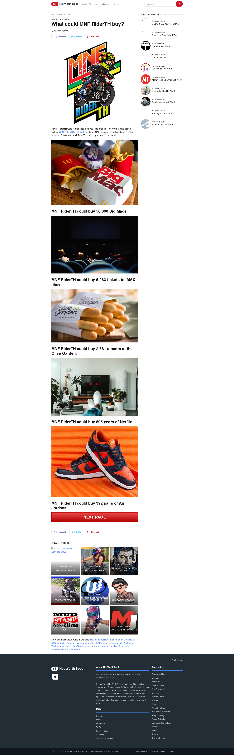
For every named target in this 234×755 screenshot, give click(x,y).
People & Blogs (158, 715)
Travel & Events (158, 737)
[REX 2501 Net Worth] (95, 561)
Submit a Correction (104, 738)
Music (154, 704)
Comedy (155, 677)
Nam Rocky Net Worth (123, 600)
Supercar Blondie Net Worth (165, 35)
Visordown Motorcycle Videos (65, 649)
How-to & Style (158, 696)
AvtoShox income (81, 646)
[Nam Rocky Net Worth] (124, 591)
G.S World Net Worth (162, 68)
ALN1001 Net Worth (65, 570)
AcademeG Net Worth (162, 124)
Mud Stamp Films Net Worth (65, 628)
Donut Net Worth (160, 57)
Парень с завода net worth (80, 642)
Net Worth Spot (68, 4)
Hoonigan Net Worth (162, 113)
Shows (155, 726)
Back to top (177, 659)
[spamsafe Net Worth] (65, 591)
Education (156, 681)
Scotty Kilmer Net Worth (163, 102)
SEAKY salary (102, 642)
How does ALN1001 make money (106, 639)
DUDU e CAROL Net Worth (165, 23)
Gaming (155, 692)
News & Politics (158, 707)
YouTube (93, 3)
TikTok (116, 3)
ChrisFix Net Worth (161, 46)
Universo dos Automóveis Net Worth (94, 599)
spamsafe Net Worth (65, 600)
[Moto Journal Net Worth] (124, 620)
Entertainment (158, 685)
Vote (98, 719)
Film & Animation (159, 689)
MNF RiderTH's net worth (72, 131)
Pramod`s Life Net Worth (164, 90)
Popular (84, 3)
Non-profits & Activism (161, 711)
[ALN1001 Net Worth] (65, 561)
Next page (94, 517)
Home (53, 14)
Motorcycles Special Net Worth (95, 628)
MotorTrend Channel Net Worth (167, 79)
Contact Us (101, 734)
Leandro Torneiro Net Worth (123, 569)
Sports (154, 730)
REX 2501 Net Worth (95, 570)
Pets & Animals (158, 719)
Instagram (105, 3)
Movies (155, 700)
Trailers (155, 734)
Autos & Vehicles (65, 14)
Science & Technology (161, 722)
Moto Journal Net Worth (124, 630)
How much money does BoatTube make (110, 646)
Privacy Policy (102, 730)
